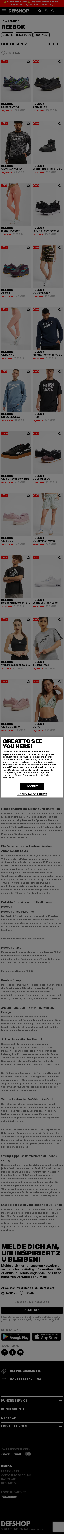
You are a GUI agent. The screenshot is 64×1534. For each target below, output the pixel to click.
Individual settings (32, 794)
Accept (32, 786)
